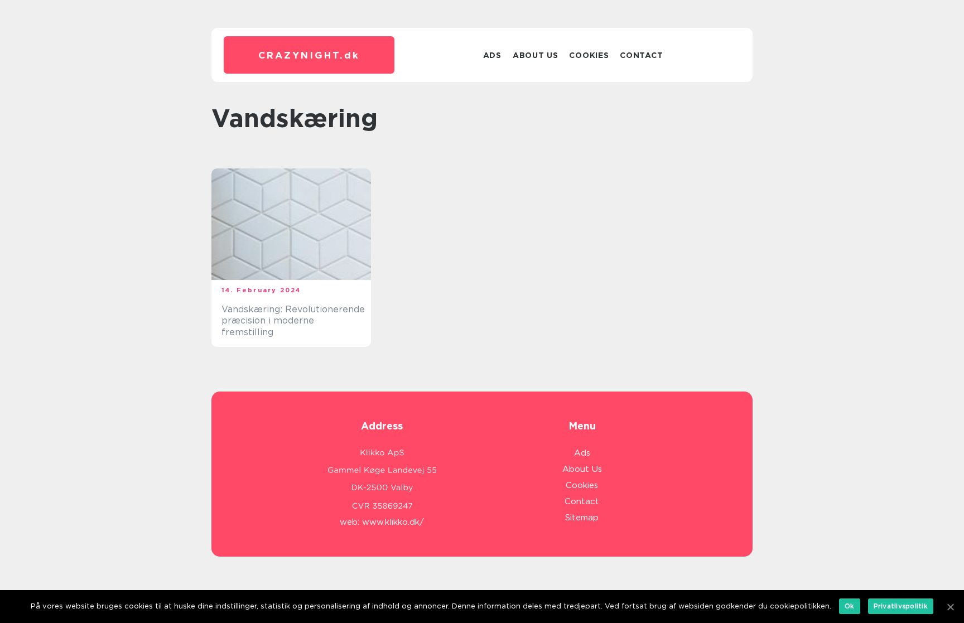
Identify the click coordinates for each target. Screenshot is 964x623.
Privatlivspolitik (901, 606)
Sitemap (582, 518)
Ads (492, 55)
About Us (535, 55)
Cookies (589, 55)
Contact (641, 55)
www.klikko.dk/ (393, 522)
